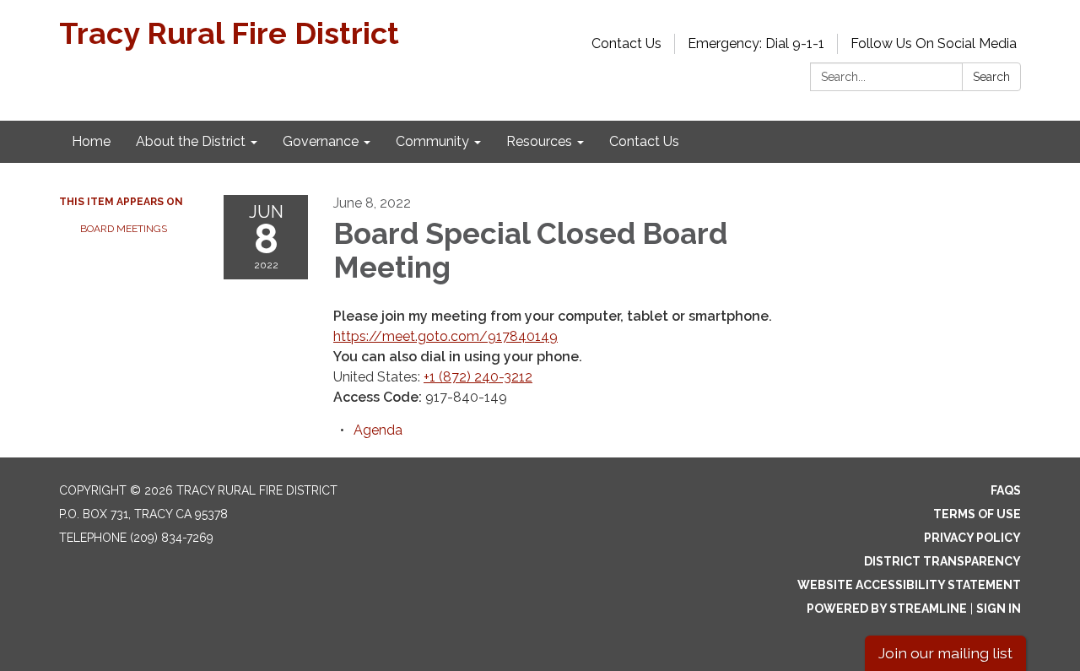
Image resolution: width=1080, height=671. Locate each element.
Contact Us (626, 43)
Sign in (998, 608)
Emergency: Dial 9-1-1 (756, 43)
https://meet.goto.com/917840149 (445, 336)
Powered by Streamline (887, 608)
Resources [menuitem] (539, 141)
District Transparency (942, 561)
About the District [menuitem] (191, 141)
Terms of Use (977, 514)
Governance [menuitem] (321, 141)
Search (991, 77)
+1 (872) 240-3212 (478, 377)
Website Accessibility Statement (909, 585)
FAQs (1006, 490)
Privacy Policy (972, 537)
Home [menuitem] (91, 141)
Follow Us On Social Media (933, 43)
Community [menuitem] (432, 141)
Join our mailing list (945, 653)
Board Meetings (123, 229)
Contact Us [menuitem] (644, 141)
